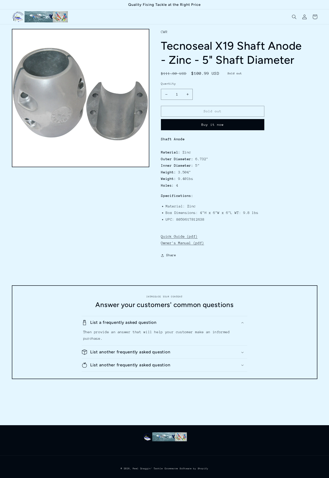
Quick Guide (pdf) (179, 237)
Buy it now (212, 124)
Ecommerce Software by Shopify (186, 468)
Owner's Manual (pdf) (182, 243)
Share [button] (171, 255)
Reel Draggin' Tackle (148, 468)
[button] (294, 17)
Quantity (168, 83)
